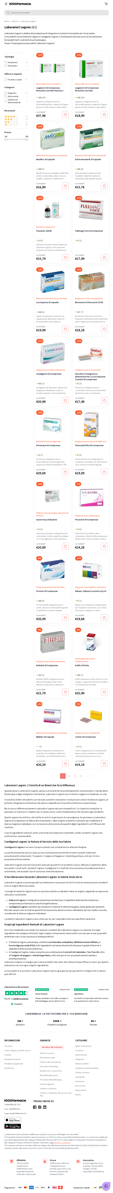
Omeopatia (80, 1077)
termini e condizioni (62, 1142)
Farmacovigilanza (47, 1084)
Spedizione (9, 1068)
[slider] (5, 139)
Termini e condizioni (48, 1088)
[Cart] (106, 3)
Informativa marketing (49, 1066)
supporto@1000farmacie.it (15, 1113)
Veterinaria (79, 1081)
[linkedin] (44, 1107)
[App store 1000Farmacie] (15, 1120)
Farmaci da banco (82, 1072)
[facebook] (34, 1107)
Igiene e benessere (83, 1046)
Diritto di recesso (47, 1053)
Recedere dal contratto (52, 1047)
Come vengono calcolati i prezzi (17, 1050)
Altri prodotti (80, 1090)
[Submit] (9, 12)
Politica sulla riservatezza (50, 1062)
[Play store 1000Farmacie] (15, 1126)
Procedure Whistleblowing (51, 1079)
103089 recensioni (20, 998)
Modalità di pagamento (13, 1063)
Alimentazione (81, 1055)
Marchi (15, 21)
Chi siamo (8, 1046)
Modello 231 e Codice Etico (51, 1071)
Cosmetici (79, 1050)
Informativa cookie (47, 1057)
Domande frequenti (12, 1059)
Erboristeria (80, 1086)
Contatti (7, 1055)
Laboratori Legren (28, 21)
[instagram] (39, 1107)
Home (6, 21)
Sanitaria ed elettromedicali (86, 1068)
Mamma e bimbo (82, 1063)
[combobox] (56, 12)
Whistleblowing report (49, 1075)
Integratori (79, 1059)
